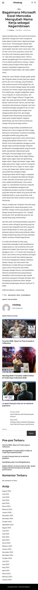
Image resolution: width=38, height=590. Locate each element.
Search (4, 429)
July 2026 (5, 494)
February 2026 (7, 509)
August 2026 (6, 491)
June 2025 (5, 534)
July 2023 (5, 561)
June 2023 (5, 564)
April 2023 (5, 570)
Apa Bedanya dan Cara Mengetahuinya (16, 462)
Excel (19, 295)
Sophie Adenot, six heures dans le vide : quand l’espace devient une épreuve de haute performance (18, 467)
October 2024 (7, 558)
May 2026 (5, 500)
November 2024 (7, 555)
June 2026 (5, 497)
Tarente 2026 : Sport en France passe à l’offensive (16, 446)
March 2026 (6, 506)
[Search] (35, 2)
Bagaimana (12, 295)
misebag (11, 30)
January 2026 (7, 512)
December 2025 (7, 515)
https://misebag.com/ (17, 308)
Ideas (19, 9)
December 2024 (7, 552)
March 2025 (6, 543)
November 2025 (7, 518)
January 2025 (7, 549)
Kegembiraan (26, 295)
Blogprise (27, 587)
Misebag (17, 3)
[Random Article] (32, 2)
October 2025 (7, 521)
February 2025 (7, 546)
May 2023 (5, 567)
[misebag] (6, 308)
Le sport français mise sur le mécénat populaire (15, 457)
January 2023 (7, 580)
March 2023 (6, 573)
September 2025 (7, 525)
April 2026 (5, 503)
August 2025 (6, 528)
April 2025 (5, 540)
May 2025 (5, 537)
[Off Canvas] (3, 2)
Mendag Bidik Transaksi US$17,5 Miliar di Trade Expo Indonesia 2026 (18, 377)
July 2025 (5, 531)
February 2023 (7, 576)
